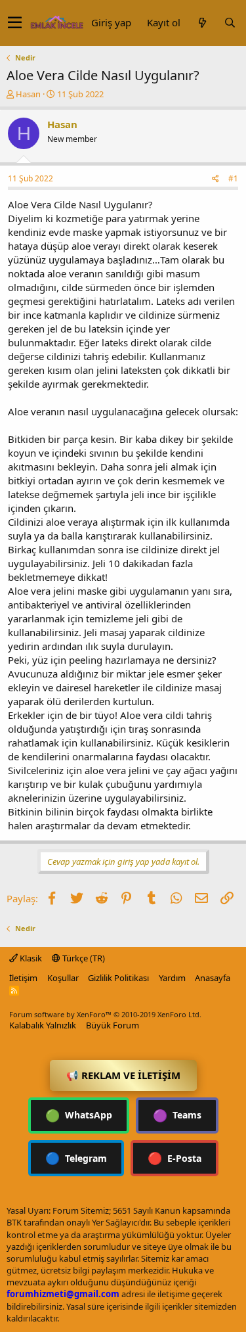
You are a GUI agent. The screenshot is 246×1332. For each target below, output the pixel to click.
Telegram (76, 1158)
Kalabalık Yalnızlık (42, 1025)
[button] (15, 23)
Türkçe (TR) (82, 958)
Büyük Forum (112, 1025)
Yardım (172, 978)
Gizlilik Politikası (118, 978)
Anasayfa (212, 978)
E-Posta (174, 1158)
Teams (177, 1115)
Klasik (30, 958)
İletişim (23, 978)
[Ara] (229, 22)
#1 (233, 178)
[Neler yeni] (202, 22)
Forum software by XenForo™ (105, 1014)
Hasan (28, 94)
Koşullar (63, 978)
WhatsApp (78, 1115)
